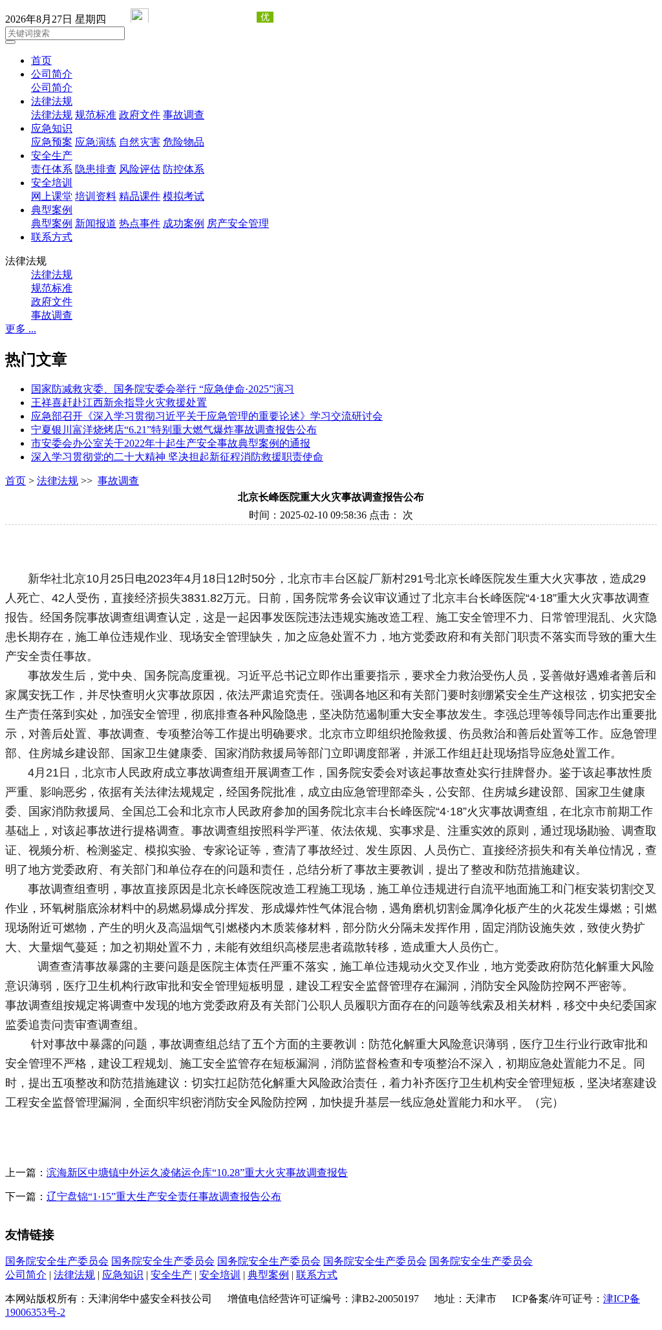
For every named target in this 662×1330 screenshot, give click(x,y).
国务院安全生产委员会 (57, 1261)
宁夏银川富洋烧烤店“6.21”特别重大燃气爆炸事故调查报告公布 (174, 429)
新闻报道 (95, 223)
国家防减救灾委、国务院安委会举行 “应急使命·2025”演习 (162, 388)
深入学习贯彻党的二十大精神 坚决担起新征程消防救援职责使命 (177, 456)
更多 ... (20, 328)
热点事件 (139, 223)
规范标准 (95, 114)
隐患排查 (95, 169)
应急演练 (95, 141)
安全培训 (51, 182)
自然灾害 (139, 141)
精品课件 (139, 196)
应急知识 (51, 128)
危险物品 (183, 141)
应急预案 (51, 141)
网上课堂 (51, 196)
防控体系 (183, 169)
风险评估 (139, 169)
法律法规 (51, 101)
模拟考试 (183, 196)
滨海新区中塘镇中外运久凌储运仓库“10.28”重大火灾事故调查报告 (197, 1172)
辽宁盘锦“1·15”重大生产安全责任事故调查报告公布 (164, 1196)
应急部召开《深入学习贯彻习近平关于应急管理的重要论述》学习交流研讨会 (207, 416)
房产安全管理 (238, 223)
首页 (41, 60)
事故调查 (183, 114)
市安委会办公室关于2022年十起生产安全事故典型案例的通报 (170, 443)
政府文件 (139, 114)
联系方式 (51, 236)
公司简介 (51, 74)
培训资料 (95, 196)
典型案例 (51, 209)
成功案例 (183, 223)
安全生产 (51, 155)
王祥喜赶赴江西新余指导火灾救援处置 (119, 402)
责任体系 (51, 169)
